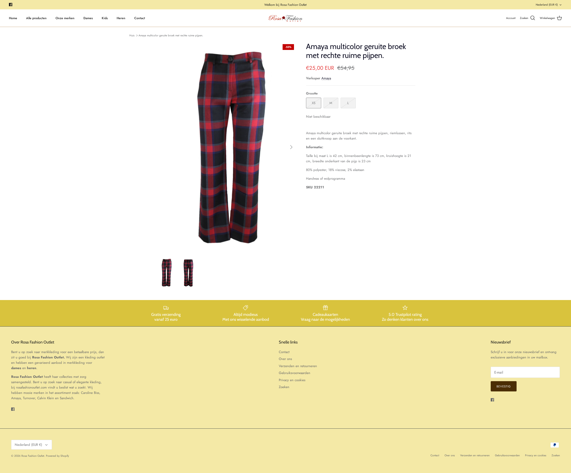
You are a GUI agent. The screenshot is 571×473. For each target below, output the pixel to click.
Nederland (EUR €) (547, 5)
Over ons (285, 358)
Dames (88, 18)
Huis (131, 35)
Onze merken (65, 18)
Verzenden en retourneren (298, 366)
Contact (139, 18)
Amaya (326, 78)
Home (13, 18)
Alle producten (36, 18)
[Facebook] (10, 4)
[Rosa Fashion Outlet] (285, 18)
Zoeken (284, 387)
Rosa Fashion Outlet (32, 456)
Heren (121, 18)
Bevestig (504, 386)
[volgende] (291, 147)
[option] (226, 147)
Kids (105, 18)
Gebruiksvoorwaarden (294, 372)
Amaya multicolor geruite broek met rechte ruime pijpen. (171, 35)
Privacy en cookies (292, 380)
